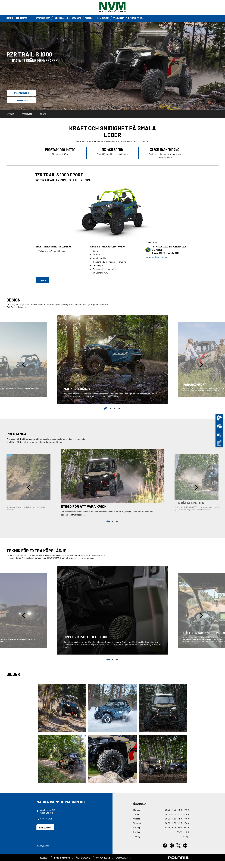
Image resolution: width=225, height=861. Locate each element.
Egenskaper (27, 114)
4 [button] (119, 408)
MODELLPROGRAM (61, 18)
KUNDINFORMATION (62, 857)
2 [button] (110, 408)
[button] (24, 364)
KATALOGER (76, 18)
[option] (112, 360)
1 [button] (105, 408)
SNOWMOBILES (122, 857)
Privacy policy (42, 845)
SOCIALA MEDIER (103, 857)
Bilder (43, 114)
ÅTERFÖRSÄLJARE (43, 18)
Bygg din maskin (21, 93)
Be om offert (118, 18)
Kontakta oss (21, 100)
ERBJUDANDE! (103, 18)
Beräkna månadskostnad (156, 257)
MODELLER (44, 857)
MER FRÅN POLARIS (135, 18)
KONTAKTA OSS (45, 827)
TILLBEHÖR (89, 18)
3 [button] (114, 408)
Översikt (10, 114)
